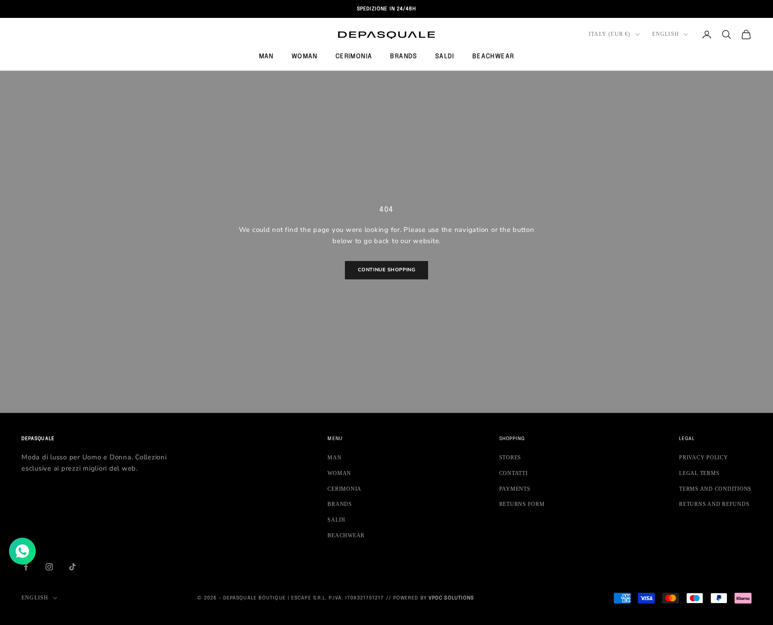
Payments (515, 489)
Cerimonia (354, 56)
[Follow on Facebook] (25, 566)
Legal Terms (699, 473)
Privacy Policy (703, 457)
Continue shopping (386, 269)
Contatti (513, 473)
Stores (510, 457)
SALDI (444, 56)
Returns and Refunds (714, 504)
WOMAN (305, 56)
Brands (403, 56)
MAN (266, 56)
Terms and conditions (715, 489)
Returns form (522, 504)
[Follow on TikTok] (72, 566)
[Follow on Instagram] (49, 566)
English (665, 34)
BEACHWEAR (493, 56)
